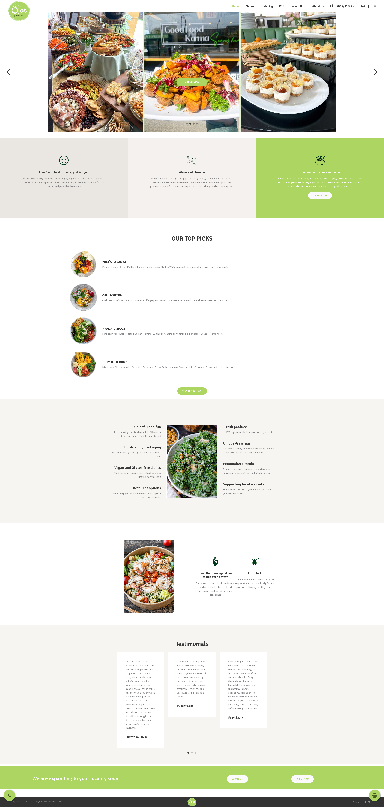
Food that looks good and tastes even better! (216, 575)
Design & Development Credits (48, 801)
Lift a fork (255, 573)
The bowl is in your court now (320, 172)
